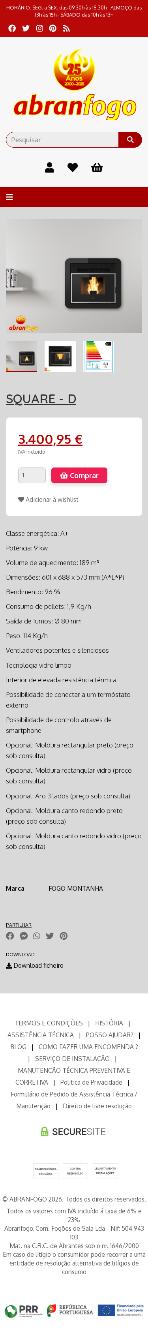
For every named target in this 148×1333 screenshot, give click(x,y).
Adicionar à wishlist (51, 499)
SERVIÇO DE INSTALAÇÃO (72, 1059)
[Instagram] (39, 28)
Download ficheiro (38, 965)
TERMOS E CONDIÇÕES (49, 1023)
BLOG (18, 1047)
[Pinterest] (53, 28)
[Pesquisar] (130, 140)
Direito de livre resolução (97, 1106)
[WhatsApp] (36, 936)
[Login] (49, 167)
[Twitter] (26, 28)
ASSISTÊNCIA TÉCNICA (40, 1035)
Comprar (83, 475)
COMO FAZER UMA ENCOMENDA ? (88, 1047)
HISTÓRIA (109, 1023)
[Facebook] (12, 28)
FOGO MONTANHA (76, 888)
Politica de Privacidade (91, 1082)
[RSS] (66, 28)
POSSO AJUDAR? (109, 1035)
